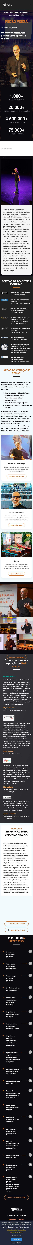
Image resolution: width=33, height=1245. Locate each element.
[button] (30, 951)
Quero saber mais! (16, 525)
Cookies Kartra (22, 1230)
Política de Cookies (12, 1230)
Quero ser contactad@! (16, 476)
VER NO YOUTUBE (18, 930)
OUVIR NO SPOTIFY (17, 924)
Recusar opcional (16, 1235)
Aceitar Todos (16, 1239)
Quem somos (12, 1219)
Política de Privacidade (16, 1232)
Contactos (21, 1219)
